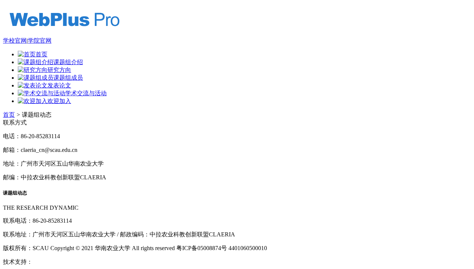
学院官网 (39, 40)
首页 (41, 54)
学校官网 (15, 40)
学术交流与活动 (86, 93)
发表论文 (59, 85)
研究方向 (59, 70)
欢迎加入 (59, 101)
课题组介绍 (68, 62)
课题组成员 (68, 77)
